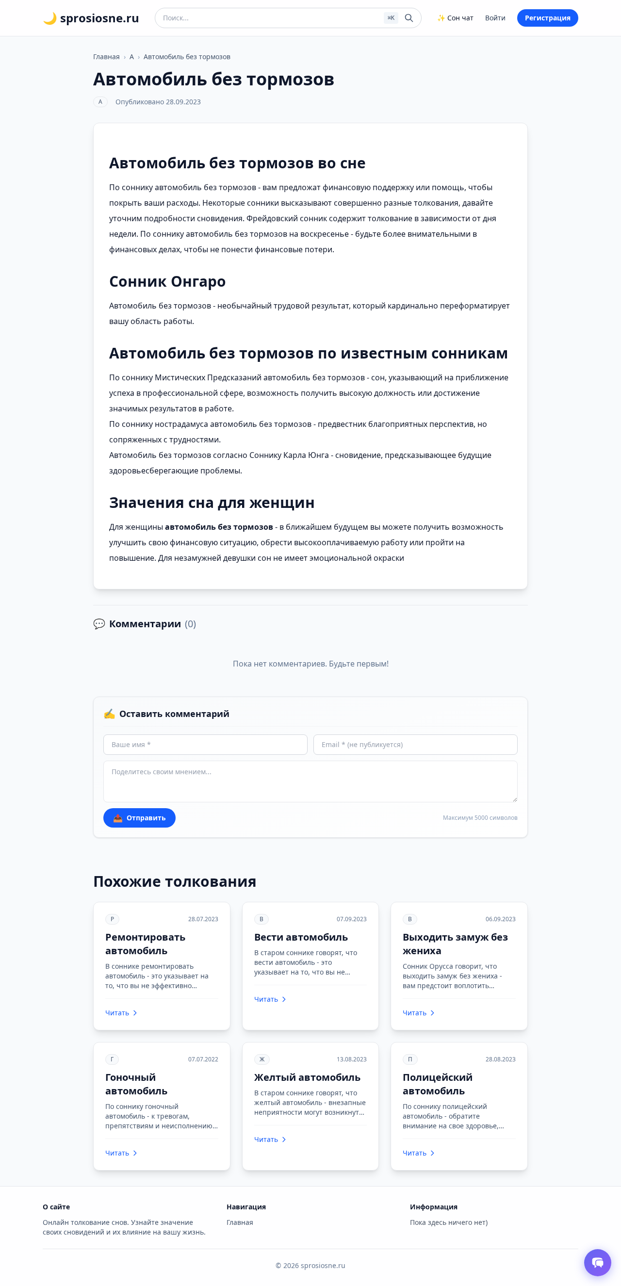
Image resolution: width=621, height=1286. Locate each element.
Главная (106, 56)
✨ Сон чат (455, 17)
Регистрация (548, 17)
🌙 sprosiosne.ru (91, 18)
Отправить (139, 818)
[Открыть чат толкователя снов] (597, 1262)
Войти (495, 17)
